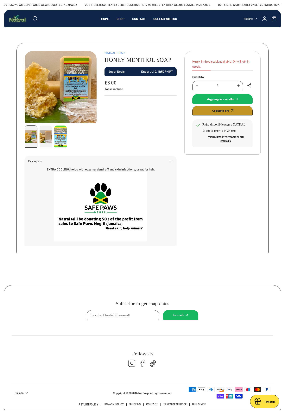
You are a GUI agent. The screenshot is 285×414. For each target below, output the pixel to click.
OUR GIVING (199, 404)
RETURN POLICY (88, 404)
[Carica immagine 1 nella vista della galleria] (31, 136)
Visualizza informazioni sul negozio (226, 138)
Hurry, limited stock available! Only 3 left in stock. (221, 63)
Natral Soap (114, 53)
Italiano (248, 18)
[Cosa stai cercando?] (35, 19)
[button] (274, 19)
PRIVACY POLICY (114, 404)
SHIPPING (135, 404)
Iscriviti (178, 315)
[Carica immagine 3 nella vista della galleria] (60, 136)
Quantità (198, 77)
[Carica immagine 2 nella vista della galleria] (45, 136)
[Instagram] (132, 363)
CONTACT (152, 404)
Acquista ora (220, 110)
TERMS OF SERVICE (175, 404)
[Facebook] (142, 363)
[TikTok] (153, 363)
